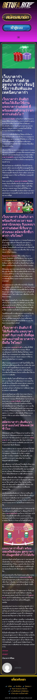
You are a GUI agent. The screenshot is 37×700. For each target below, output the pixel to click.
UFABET (5, 654)
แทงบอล (5, 651)
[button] (18, 37)
